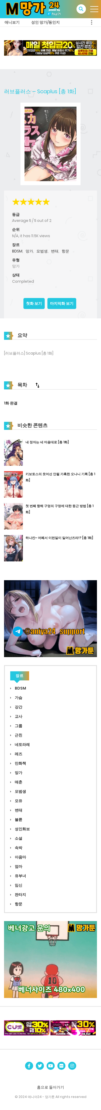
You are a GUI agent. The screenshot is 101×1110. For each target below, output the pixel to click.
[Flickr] (61, 1066)
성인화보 (22, 829)
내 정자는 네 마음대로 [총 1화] (47, 442)
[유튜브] (51, 1066)
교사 (18, 716)
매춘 (18, 782)
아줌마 (20, 857)
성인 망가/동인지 (45, 22)
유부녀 (20, 875)
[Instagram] (72, 1066)
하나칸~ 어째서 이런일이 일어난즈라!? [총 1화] (59, 537)
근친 (18, 735)
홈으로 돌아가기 (50, 1087)
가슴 (18, 697)
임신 (18, 885)
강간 (18, 707)
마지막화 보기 (62, 303)
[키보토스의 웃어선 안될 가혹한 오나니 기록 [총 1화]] (13, 484)
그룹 (18, 725)
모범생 (42, 251)
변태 (54, 251)
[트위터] (40, 1066)
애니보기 (12, 22)
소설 (18, 838)
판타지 (20, 894)
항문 (65, 251)
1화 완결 (11, 403)
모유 (18, 800)
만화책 (20, 763)
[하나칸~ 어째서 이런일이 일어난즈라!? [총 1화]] (13, 547)
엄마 (18, 866)
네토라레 (22, 744)
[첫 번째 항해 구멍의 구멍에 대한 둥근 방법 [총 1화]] (13, 516)
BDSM (17, 251)
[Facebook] (29, 1066)
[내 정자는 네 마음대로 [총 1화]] (13, 452)
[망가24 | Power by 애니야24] (35, 9)
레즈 (18, 754)
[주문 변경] (37, 385)
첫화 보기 (34, 303)
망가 (29, 251)
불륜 (18, 819)
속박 (18, 847)
